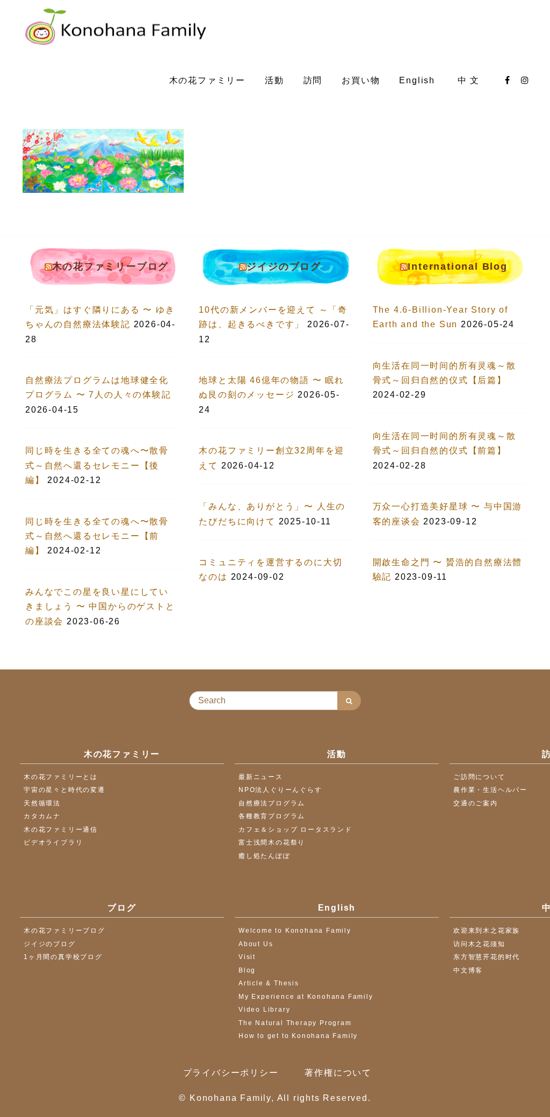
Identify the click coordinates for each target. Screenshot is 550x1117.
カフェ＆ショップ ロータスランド (295, 829)
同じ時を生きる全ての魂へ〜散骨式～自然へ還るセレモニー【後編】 (97, 465)
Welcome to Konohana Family (294, 930)
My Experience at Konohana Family (305, 996)
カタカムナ (42, 816)
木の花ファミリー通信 (61, 829)
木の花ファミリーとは (61, 777)
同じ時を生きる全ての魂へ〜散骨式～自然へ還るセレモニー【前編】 (97, 536)
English (418, 80)
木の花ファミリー (207, 80)
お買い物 (361, 80)
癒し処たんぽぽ (264, 856)
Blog (247, 970)
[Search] (349, 700)
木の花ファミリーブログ (110, 266)
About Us (255, 944)
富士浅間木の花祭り (271, 842)
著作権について (338, 1072)
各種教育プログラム (271, 816)
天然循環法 (42, 803)
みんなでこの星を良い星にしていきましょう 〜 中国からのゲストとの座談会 (100, 606)
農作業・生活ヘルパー (490, 790)
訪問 (313, 80)
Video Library (264, 1009)
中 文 (470, 80)
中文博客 (468, 970)
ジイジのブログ (284, 266)
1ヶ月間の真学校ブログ (63, 957)
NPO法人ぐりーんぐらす (280, 790)
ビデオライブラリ (53, 842)
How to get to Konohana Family (298, 1036)
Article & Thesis (268, 983)
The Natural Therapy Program (295, 1023)
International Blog (457, 266)
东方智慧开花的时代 (486, 957)
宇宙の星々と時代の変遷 (64, 790)
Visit (247, 957)
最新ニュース (260, 777)
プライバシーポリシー (231, 1072)
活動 (274, 80)
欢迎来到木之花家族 (486, 930)
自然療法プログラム (271, 803)
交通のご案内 (475, 803)
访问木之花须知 (479, 944)
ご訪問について (479, 777)
